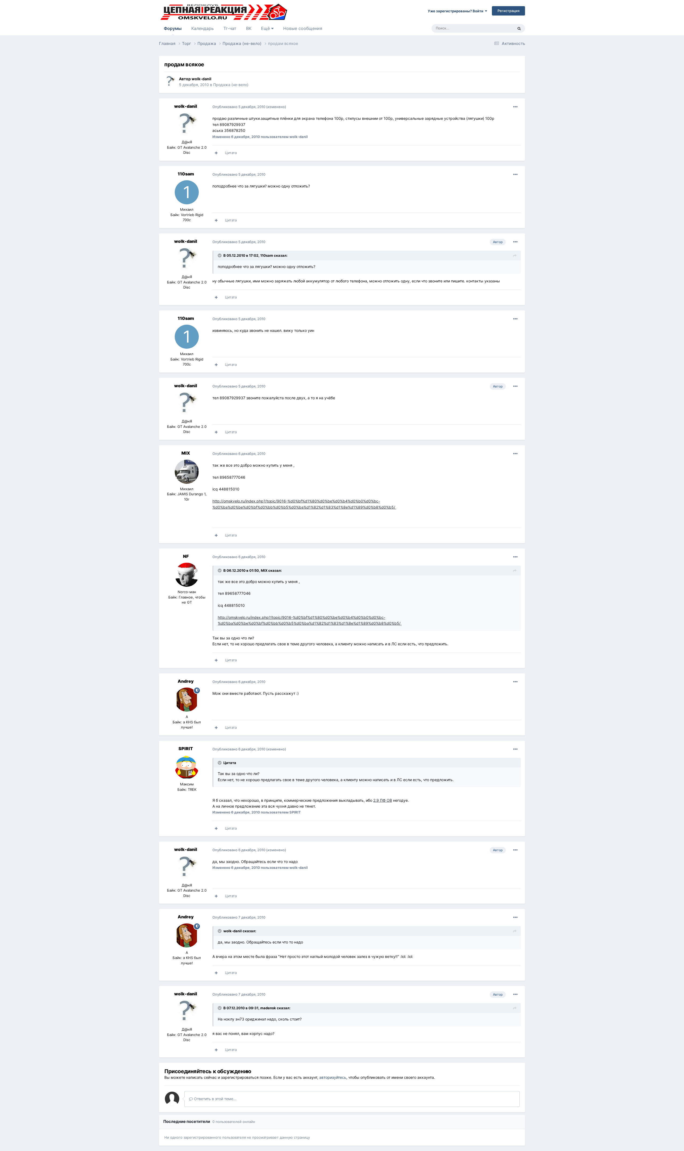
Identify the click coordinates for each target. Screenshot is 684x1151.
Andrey (186, 681)
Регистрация (508, 11)
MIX (185, 453)
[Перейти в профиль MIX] (187, 472)
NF (186, 556)
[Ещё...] (515, 107)
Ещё (266, 28)
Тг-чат (229, 28)
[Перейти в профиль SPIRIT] (187, 767)
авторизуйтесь (332, 1077)
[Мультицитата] (216, 153)
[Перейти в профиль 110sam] (187, 192)
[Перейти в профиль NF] (187, 575)
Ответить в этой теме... (214, 1098)
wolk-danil (201, 78)
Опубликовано (238, 107)
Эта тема (499, 28)
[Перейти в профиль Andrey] (187, 700)
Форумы (173, 28)
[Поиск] (519, 28)
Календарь (202, 28)
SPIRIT (185, 748)
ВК (248, 28)
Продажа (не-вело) (230, 84)
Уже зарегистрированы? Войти (456, 11)
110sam (186, 174)
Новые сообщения (302, 28)
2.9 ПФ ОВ (382, 800)
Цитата (231, 153)
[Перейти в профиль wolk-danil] (170, 82)
